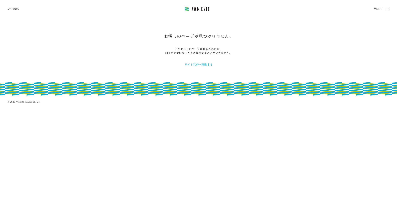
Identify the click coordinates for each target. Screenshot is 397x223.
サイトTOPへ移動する (199, 65)
